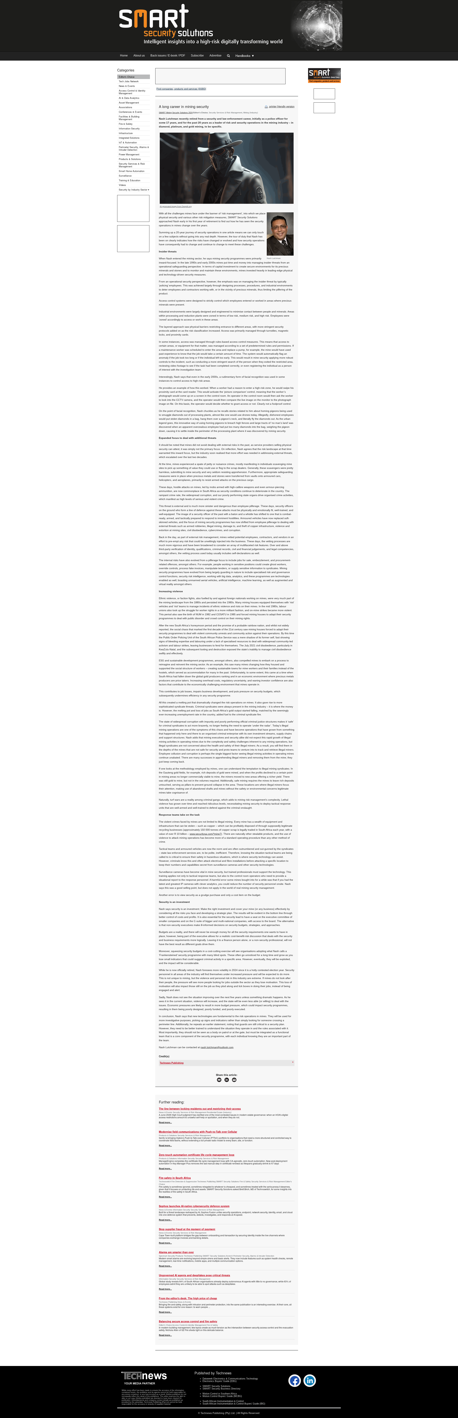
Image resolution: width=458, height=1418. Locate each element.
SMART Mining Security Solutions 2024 (176, 113)
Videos (122, 185)
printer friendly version (281, 106)
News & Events (127, 86)
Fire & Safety (126, 123)
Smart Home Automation (132, 171)
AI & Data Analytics (129, 98)
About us (139, 55)
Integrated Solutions (129, 137)
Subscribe (197, 55)
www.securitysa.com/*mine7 (205, 833)
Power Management (129, 154)
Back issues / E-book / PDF (167, 55)
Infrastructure (126, 133)
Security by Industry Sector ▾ (134, 189)
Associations (125, 107)
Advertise (215, 55)
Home (124, 55)
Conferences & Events (130, 112)
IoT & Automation (128, 142)
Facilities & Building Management (129, 118)
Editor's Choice (126, 76)
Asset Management (129, 102)
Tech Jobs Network (129, 81)
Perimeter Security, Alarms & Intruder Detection (134, 148)
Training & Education (129, 180)
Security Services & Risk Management (132, 165)
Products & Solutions (130, 159)
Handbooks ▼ (244, 55)
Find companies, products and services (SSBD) (181, 88)
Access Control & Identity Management (132, 92)
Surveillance (125, 175)
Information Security (129, 128)
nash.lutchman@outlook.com (217, 1047)
